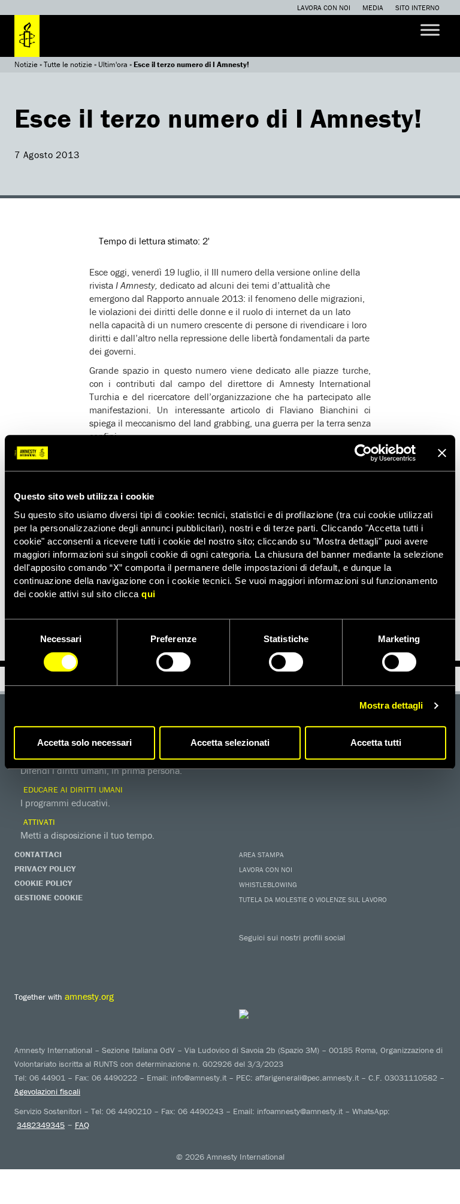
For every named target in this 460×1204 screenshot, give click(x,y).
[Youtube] (299, 954)
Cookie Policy (43, 883)
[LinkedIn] (347, 954)
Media (372, 7)
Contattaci (38, 854)
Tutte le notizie (68, 64)
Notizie (26, 64)
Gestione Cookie (48, 897)
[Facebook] (251, 954)
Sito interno (417, 7)
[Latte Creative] (267, 1014)
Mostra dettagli (391, 705)
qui (148, 594)
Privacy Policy (44, 868)
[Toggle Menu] (430, 29)
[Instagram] (323, 954)
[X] (275, 954)
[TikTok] (395, 954)
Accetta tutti (375, 742)
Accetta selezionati (230, 742)
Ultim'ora (113, 64)
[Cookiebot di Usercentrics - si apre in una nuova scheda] (363, 453)
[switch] (173, 661)
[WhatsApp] (371, 954)
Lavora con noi (323, 7)
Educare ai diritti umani (72, 789)
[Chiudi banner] (442, 453)
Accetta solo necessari (84, 742)
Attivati (38, 821)
